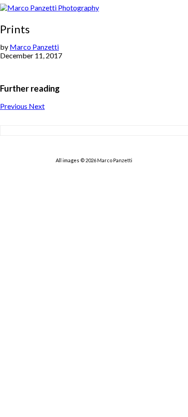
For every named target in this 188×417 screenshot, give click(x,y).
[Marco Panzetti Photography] (49, 7)
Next (37, 106)
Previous (14, 106)
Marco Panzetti (34, 46)
